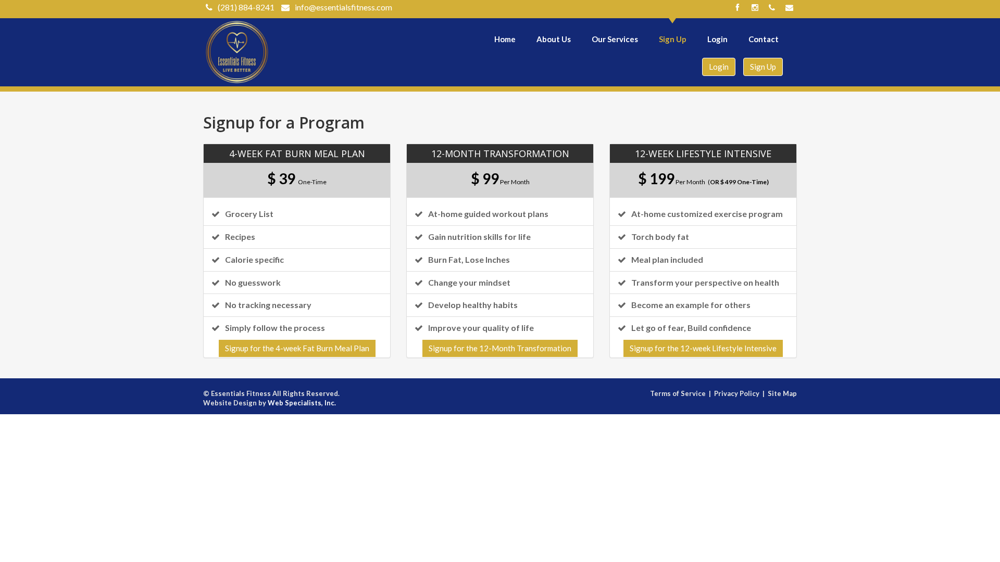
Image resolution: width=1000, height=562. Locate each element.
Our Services (615, 39)
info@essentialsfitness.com (343, 7)
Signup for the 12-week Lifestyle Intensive (703, 348)
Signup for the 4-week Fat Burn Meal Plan (297, 348)
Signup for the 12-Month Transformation (500, 348)
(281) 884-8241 (246, 7)
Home (505, 39)
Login (717, 39)
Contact (763, 39)
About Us (553, 39)
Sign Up (672, 39)
